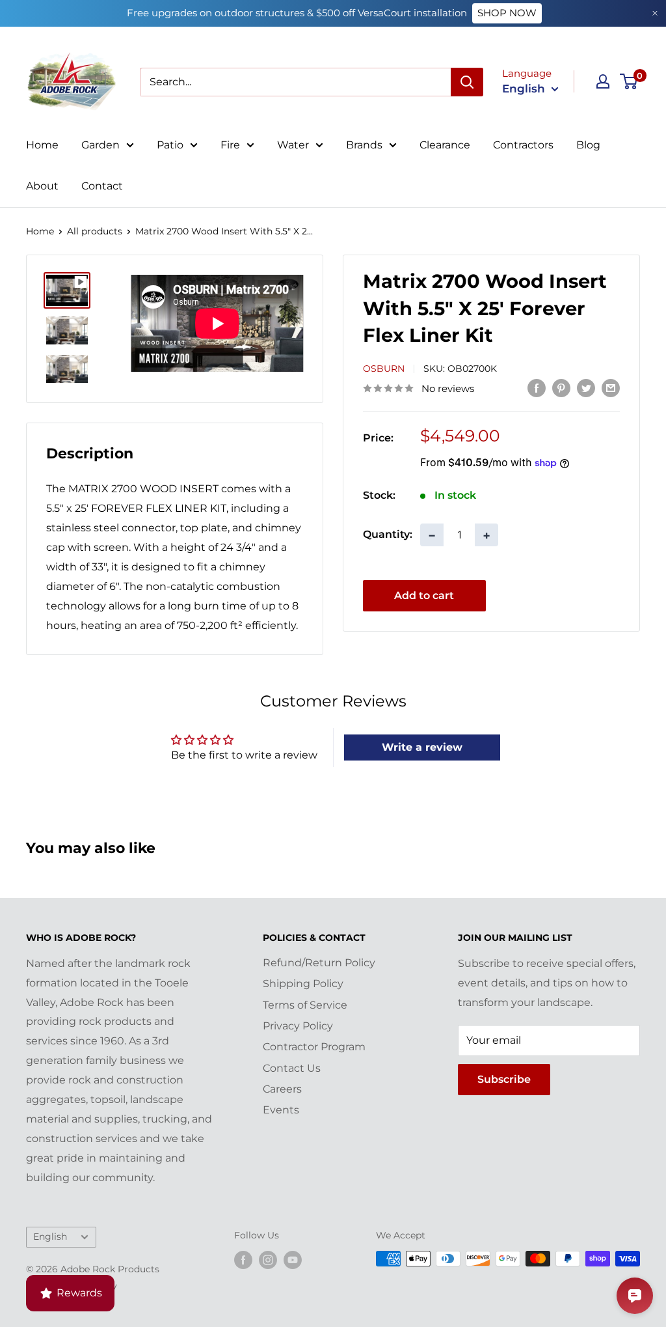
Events (281, 1110)
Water (293, 145)
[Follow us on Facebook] (243, 1260)
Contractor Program (314, 1047)
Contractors (523, 145)
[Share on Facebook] (536, 387)
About (42, 186)
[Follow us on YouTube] (293, 1260)
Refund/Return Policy (319, 963)
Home (42, 145)
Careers (282, 1089)
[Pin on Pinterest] (561, 387)
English (50, 1236)
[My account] (602, 81)
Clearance (445, 145)
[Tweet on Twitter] (586, 387)
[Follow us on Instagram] (268, 1260)
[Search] (467, 82)
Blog (588, 145)
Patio (170, 145)
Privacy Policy (298, 1026)
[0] (629, 81)
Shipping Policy (303, 983)
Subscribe (504, 1079)
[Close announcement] (655, 13)
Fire (230, 145)
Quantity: (387, 534)
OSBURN (384, 368)
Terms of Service (305, 1005)
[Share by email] (611, 387)
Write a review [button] (422, 747)
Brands (364, 145)
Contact (102, 186)
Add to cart (424, 595)
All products (94, 231)
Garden (100, 145)
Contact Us (292, 1068)
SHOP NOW (507, 13)
